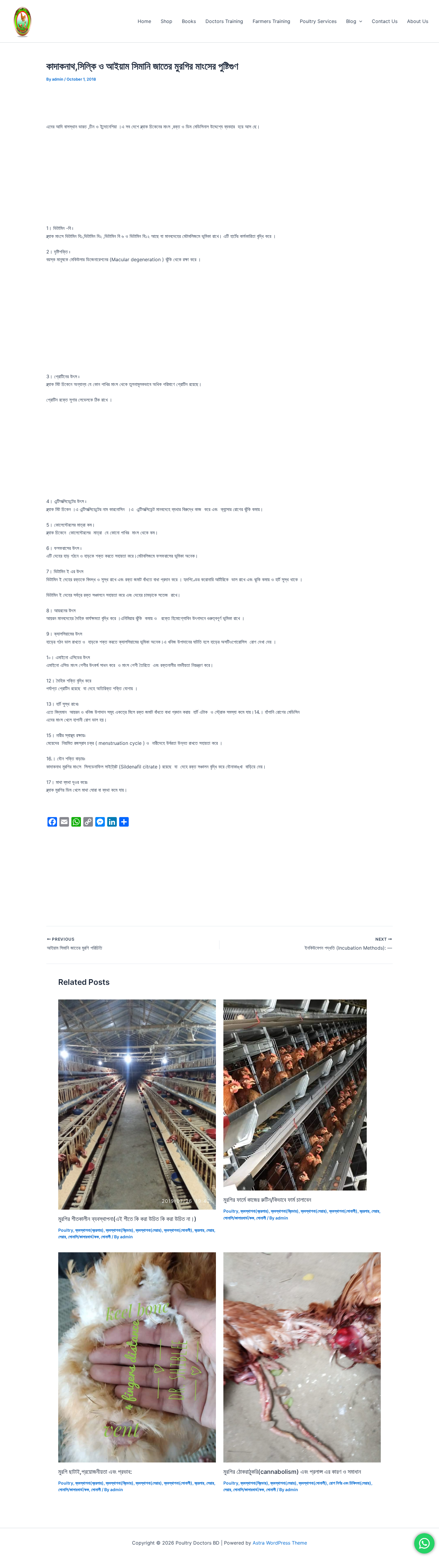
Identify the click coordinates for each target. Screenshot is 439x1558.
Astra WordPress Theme (280, 1543)
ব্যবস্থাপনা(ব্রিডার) (119, 1230)
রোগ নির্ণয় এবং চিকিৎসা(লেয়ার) (350, 1482)
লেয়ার (210, 1230)
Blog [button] (351, 21)
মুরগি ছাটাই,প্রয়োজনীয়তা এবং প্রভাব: (95, 1471)
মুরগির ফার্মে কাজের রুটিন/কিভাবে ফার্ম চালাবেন (267, 1199)
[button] (359, 21)
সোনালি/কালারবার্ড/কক (83, 1236)
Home (144, 21)
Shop (166, 21)
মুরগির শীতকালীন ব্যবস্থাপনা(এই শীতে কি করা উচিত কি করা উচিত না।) (127, 1218)
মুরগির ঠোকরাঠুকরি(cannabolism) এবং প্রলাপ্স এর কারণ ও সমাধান (292, 1471)
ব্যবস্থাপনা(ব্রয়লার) (89, 1230)
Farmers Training (271, 21)
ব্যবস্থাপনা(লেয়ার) (149, 1230)
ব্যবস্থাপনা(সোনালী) (178, 1230)
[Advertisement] (219, 180)
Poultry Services (318, 21)
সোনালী (106, 1236)
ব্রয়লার (199, 1230)
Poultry (65, 1230)
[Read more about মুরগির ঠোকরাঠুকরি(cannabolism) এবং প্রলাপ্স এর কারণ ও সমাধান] (302, 1357)
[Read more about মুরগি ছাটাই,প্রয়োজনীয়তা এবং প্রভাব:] (137, 1357)
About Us (417, 21)
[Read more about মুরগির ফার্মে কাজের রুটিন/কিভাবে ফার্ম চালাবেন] (295, 1095)
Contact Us (384, 21)
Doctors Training (224, 21)
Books (189, 21)
